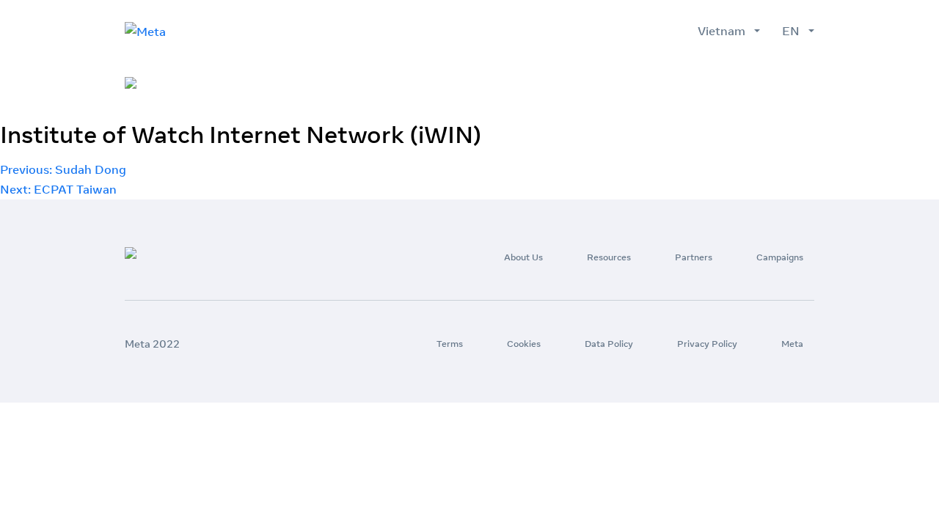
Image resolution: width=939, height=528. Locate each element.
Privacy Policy (707, 343)
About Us (523, 257)
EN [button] (793, 30)
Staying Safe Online (758, 83)
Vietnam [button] (724, 30)
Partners (693, 257)
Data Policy (609, 343)
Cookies (524, 343)
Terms (449, 343)
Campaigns (779, 257)
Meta (792, 343)
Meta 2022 (152, 344)
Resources (609, 257)
